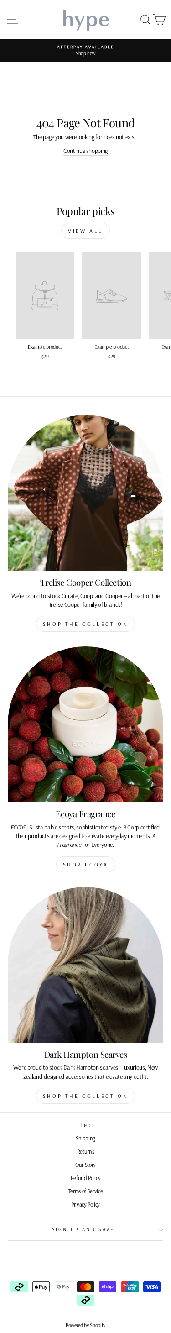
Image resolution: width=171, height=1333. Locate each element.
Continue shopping (85, 151)
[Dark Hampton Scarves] (85, 965)
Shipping (85, 1138)
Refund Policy (86, 1177)
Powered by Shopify (85, 1325)
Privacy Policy (85, 1204)
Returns (85, 1151)
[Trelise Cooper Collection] (85, 493)
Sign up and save (83, 1229)
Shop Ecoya (86, 864)
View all (85, 230)
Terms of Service (85, 1191)
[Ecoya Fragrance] (85, 724)
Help (85, 1124)
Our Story (85, 1164)
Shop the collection (85, 623)
